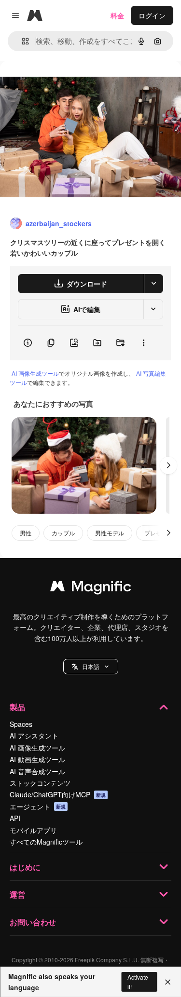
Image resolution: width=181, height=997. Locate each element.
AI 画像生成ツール (35, 373)
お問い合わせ (33, 922)
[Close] (168, 982)
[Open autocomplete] (21, 41)
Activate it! (137, 981)
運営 (17, 894)
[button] (90, 666)
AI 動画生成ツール (37, 759)
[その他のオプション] (143, 343)
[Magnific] (90, 588)
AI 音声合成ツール (37, 771)
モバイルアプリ (33, 830)
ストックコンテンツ (40, 783)
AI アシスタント (34, 735)
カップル (63, 533)
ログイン (152, 15)
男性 (25, 533)
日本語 (90, 666)
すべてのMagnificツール (46, 842)
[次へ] (168, 465)
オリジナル (66, 83)
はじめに (25, 867)
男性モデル (109, 533)
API (15, 818)
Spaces (21, 724)
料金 (117, 15)
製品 (17, 706)
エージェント (38, 806)
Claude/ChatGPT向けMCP (58, 794)
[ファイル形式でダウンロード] (153, 283)
